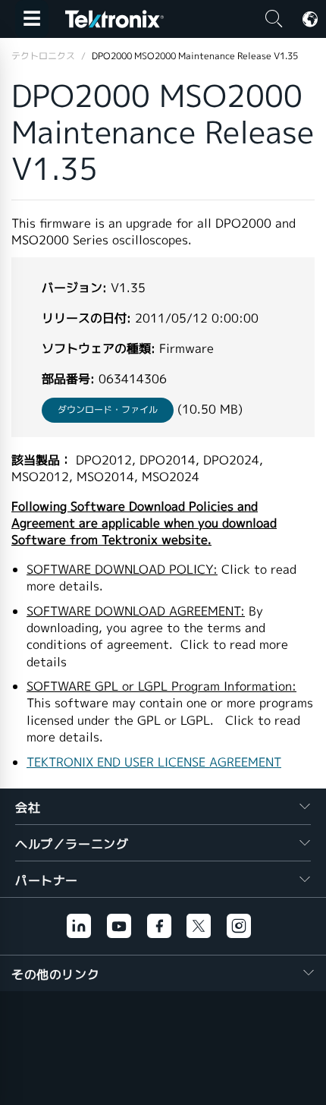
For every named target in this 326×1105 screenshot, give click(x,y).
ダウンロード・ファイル (108, 409)
